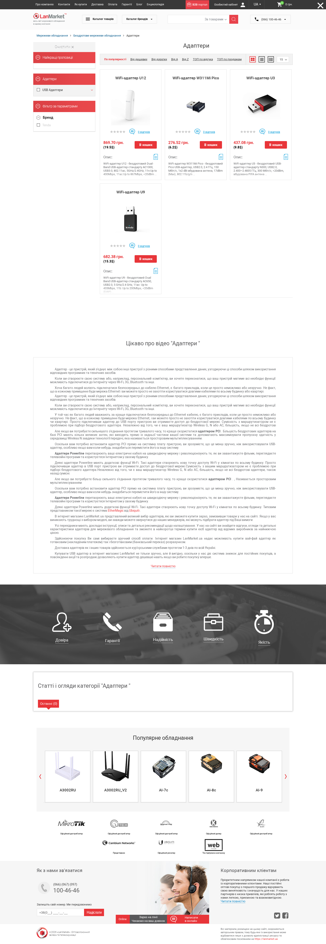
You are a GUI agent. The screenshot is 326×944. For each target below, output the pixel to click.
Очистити (63, 47)
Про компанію (44, 4)
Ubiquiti (134, 510)
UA (257, 4)
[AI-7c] (163, 766)
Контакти (64, 4)
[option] (67, 776)
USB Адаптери (52, 90)
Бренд (48, 117)
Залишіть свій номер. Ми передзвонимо (64, 904)
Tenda (46, 125)
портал (199, 4)
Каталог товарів (103, 19)
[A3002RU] (67, 766)
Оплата (112, 4)
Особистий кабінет (226, 4)
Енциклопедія (155, 4)
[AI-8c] (211, 766)
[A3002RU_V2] (115, 766)
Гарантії (127, 4)
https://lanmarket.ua (266, 939)
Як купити (81, 4)
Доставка (97, 4)
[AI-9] (259, 766)
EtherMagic (116, 510)
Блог (139, 4)
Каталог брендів (137, 19)
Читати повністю (163, 566)
